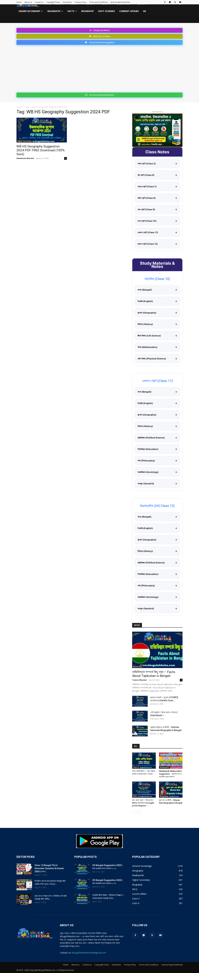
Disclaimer (67, 2)
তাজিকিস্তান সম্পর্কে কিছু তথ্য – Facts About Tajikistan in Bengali (153, 674)
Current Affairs (129, 11)
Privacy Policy (80, 2)
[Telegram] (170, 2)
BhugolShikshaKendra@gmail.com (89, 952)
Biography (87, 11)
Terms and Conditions (98, 2)
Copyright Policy (53, 2)
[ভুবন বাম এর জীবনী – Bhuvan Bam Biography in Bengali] (171, 790)
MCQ (135, 796)
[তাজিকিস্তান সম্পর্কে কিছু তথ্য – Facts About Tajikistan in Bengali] (157, 650)
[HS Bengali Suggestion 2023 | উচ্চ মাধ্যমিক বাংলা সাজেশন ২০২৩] (82, 869)
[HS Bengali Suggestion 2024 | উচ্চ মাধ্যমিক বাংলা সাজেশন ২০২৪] (82, 884)
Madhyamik (164, 767)
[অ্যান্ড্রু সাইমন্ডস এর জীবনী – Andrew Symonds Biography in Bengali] (140, 731)
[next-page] (139, 812)
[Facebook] (164, 2)
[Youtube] (180, 2)
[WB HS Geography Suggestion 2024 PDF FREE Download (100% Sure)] (41, 130)
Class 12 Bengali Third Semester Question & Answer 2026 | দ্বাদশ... (49, 868)
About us (28, 2)
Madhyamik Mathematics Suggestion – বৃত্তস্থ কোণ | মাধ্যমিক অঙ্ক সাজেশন (170, 774)
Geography (53, 11)
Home (19, 2)
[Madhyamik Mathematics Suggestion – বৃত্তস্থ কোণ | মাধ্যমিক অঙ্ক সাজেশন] (171, 761)
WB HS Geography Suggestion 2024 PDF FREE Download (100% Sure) (40, 150)
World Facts (137, 667)
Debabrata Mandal (25, 158)
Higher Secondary (29, 11)
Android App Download (120, 2)
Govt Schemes (106, 11)
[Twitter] (175, 2)
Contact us (39, 2)
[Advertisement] (99, 68)
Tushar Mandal (139, 680)
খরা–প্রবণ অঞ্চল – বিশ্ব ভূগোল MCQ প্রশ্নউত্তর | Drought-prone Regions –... (143, 803)
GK (144, 11)
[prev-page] (134, 812)
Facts (70, 11)
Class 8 (136, 767)
